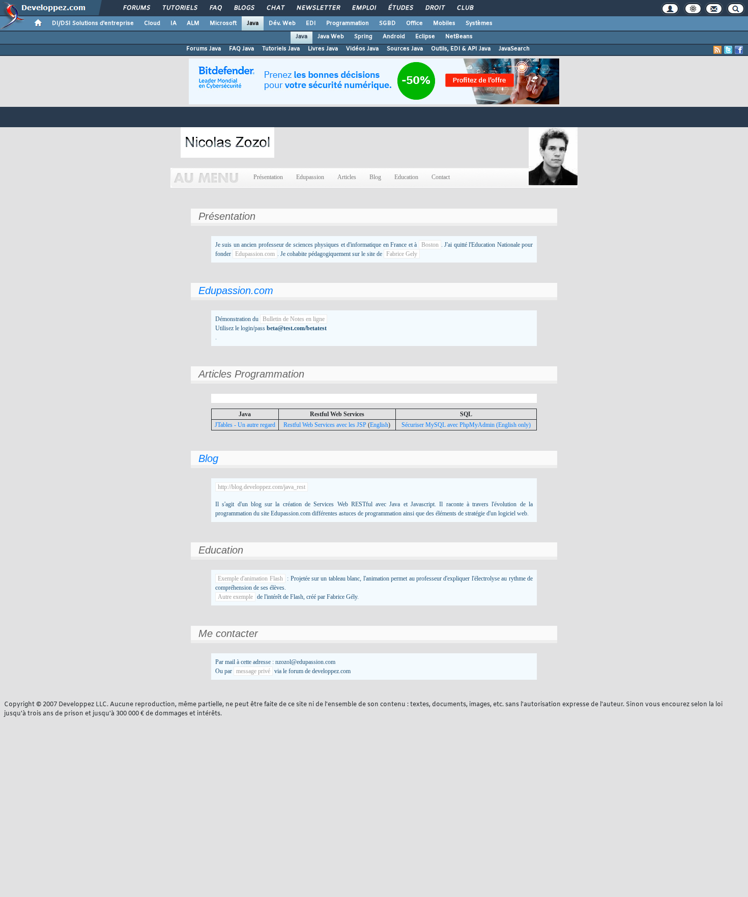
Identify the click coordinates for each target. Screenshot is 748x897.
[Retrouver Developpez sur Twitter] (728, 50)
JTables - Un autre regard (245, 424)
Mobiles (444, 23)
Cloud (152, 23)
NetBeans (459, 36)
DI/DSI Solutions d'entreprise (93, 23)
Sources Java (405, 48)
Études (400, 8)
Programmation (347, 23)
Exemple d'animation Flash (250, 578)
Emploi (364, 8)
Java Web (331, 36)
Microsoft (223, 23)
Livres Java (323, 48)
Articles (347, 177)
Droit (434, 8)
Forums (136, 8)
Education (406, 177)
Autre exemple (235, 596)
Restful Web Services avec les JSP (324, 424)
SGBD (387, 23)
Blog (375, 177)
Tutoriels (179, 8)
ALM (193, 23)
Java (252, 23)
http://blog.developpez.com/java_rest (261, 486)
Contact (440, 177)
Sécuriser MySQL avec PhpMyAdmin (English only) (466, 424)
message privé (253, 671)
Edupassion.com (255, 253)
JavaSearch (514, 48)
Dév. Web (282, 23)
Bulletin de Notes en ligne (294, 319)
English (379, 424)
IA (173, 23)
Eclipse (425, 36)
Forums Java (203, 48)
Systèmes (479, 23)
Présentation (268, 177)
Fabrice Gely (401, 253)
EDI (311, 23)
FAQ (215, 8)
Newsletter (317, 8)
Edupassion (310, 177)
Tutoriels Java (281, 48)
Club (464, 8)
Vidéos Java (362, 48)
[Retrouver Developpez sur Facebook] (739, 50)
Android (394, 36)
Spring (363, 36)
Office (414, 23)
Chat (275, 8)
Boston (430, 244)
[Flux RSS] (717, 50)
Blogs (244, 8)
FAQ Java (241, 48)
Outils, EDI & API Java (461, 48)
